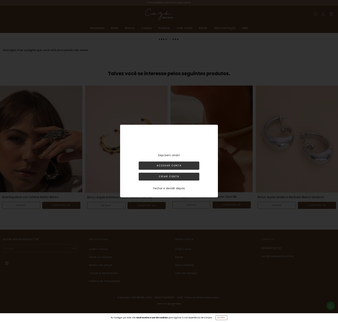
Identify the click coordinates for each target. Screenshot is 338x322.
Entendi (221, 318)
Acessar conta (169, 165)
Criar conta (169, 176)
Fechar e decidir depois (169, 188)
